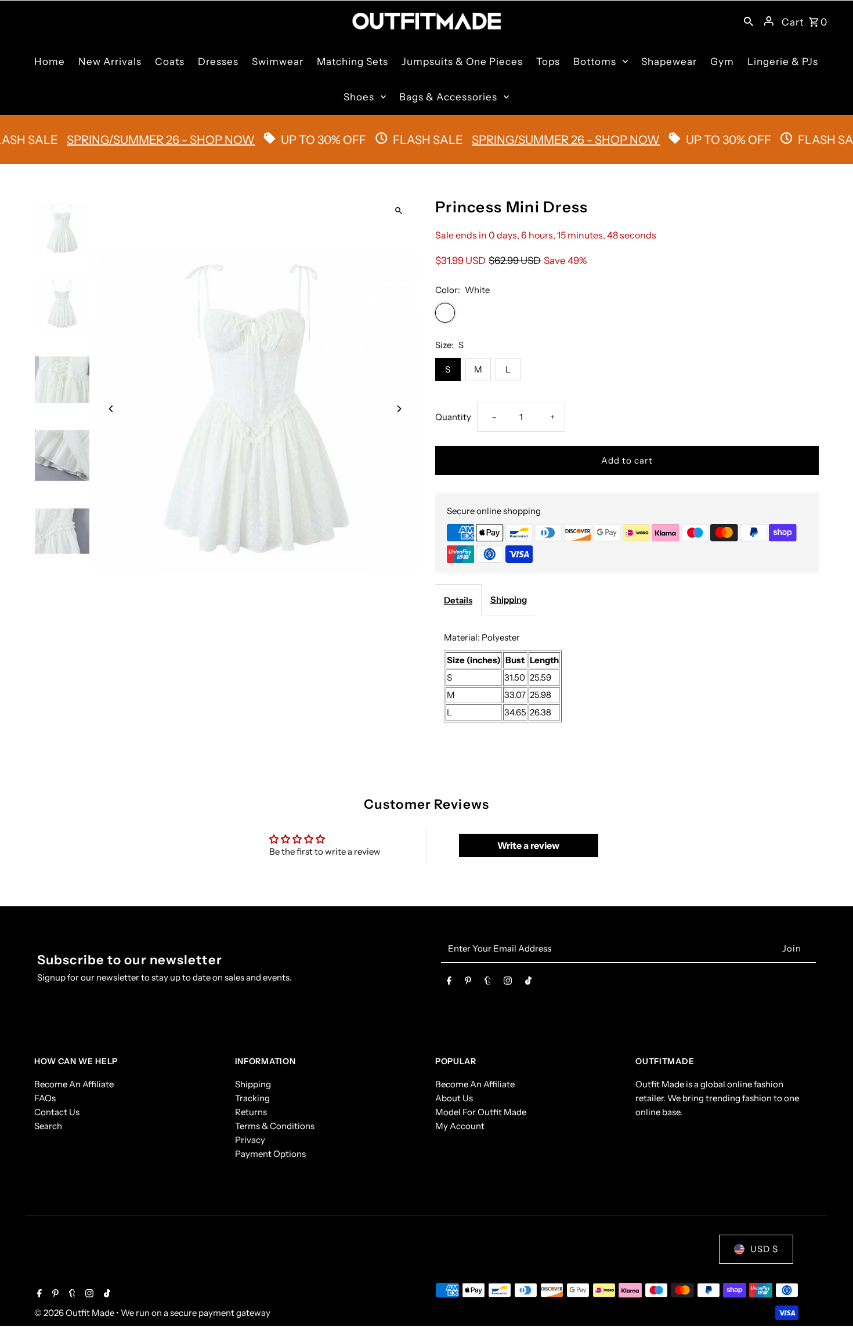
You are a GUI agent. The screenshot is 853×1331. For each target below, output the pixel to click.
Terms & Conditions (275, 1125)
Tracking (252, 1098)
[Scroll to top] (828, 1300)
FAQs (45, 1098)
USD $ (764, 1248)
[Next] (399, 409)
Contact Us (56, 1111)
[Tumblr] (488, 983)
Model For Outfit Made (480, 1111)
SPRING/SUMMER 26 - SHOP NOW (448, 140)
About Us (454, 1098)
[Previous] (111, 409)
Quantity (453, 416)
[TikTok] (528, 983)
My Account (460, 1125)
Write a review (528, 845)
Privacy (250, 1139)
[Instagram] (508, 983)
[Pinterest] (468, 983)
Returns (251, 1111)
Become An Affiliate (74, 1084)
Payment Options (270, 1153)
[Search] (748, 20)
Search (48, 1125)
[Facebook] (449, 983)
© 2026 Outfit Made (75, 1312)
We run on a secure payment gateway (195, 1312)
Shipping (508, 599)
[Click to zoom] (399, 211)
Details (458, 600)
